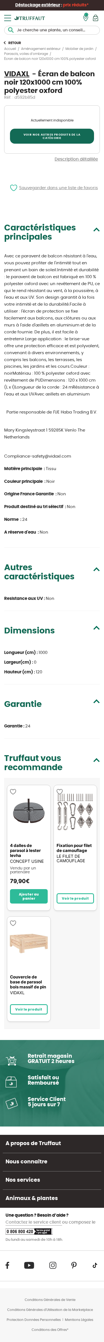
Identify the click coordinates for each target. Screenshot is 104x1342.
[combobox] (52, 30)
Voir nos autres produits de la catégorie (52, 136)
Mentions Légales (79, 1319)
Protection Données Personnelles (34, 1319)
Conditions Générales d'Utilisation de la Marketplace (50, 1309)
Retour (14, 43)
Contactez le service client (34, 1222)
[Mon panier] (95, 18)
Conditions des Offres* (50, 1329)
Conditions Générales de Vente (50, 1300)
